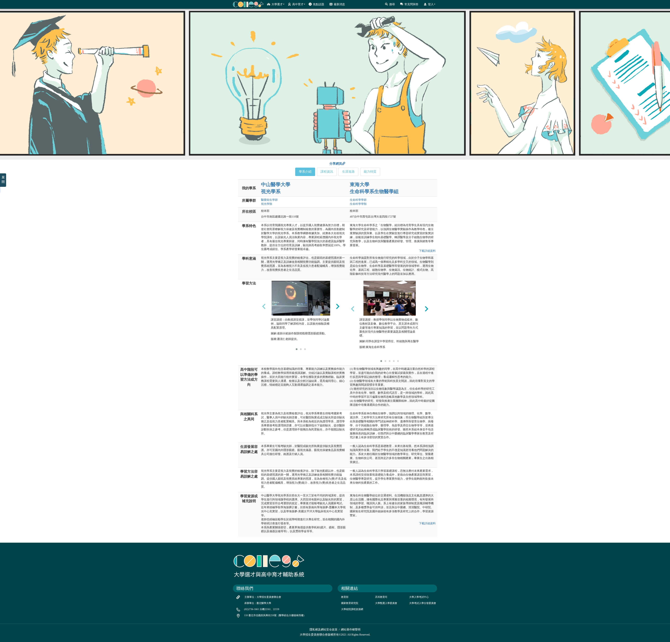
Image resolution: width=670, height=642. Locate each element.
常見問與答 (411, 4)
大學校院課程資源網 (352, 609)
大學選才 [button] (277, 4)
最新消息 (339, 4)
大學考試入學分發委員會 (422, 603)
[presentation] (264, 306)
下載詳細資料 (427, 250)
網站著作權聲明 (350, 629)
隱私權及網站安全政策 (323, 629)
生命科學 (358, 199)
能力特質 (370, 171)
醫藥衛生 (269, 199)
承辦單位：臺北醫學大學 (257, 603)
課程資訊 (327, 171)
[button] (297, 349)
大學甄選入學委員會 (386, 603)
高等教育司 (381, 597)
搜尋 (392, 4)
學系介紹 (305, 171)
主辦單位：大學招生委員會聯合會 (262, 597)
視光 (266, 203)
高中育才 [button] (297, 4)
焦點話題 (318, 4)
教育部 (344, 597)
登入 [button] (431, 4)
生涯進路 (348, 171)
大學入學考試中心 (419, 597)
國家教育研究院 (349, 603)
